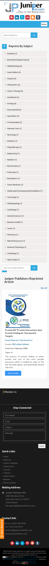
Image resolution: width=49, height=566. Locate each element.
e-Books (7, 473)
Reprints (7, 479)
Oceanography (14, 122)
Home (6, 456)
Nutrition (12, 160)
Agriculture (13, 116)
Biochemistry (13, 166)
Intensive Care (14, 128)
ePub (18, 344)
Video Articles (9, 476)
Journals (7, 470)
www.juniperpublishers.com (16, 534)
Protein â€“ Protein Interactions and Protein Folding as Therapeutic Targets (23, 333)
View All (44, 288)
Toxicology (13, 197)
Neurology (12, 135)
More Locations (10, 483)
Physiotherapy (14, 147)
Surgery (11, 79)
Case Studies (14, 72)
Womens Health (14, 222)
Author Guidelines (11, 463)
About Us (7, 460)
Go (34, 35)
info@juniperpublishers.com (21, 530)
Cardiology (13, 210)
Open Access (9, 466)
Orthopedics (13, 85)
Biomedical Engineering (18, 60)
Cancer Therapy (15, 91)
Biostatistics (13, 178)
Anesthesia (13, 97)
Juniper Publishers (30, 557)
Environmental (14, 110)
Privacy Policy (33, 563)
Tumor (11, 228)
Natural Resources (16, 241)
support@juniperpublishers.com (21, 505)
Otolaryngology (14, 203)
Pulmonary (12, 172)
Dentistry (12, 54)
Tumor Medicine (15, 185)
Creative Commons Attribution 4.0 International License (21, 559)
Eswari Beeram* (12, 340)
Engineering (13, 153)
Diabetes (12, 141)
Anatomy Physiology (16, 247)
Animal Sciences (15, 216)
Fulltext (25, 344)
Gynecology (13, 260)
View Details (13, 373)
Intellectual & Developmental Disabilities (24, 191)
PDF (14, 344)
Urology (11, 104)
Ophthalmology (14, 66)
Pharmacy (12, 235)
